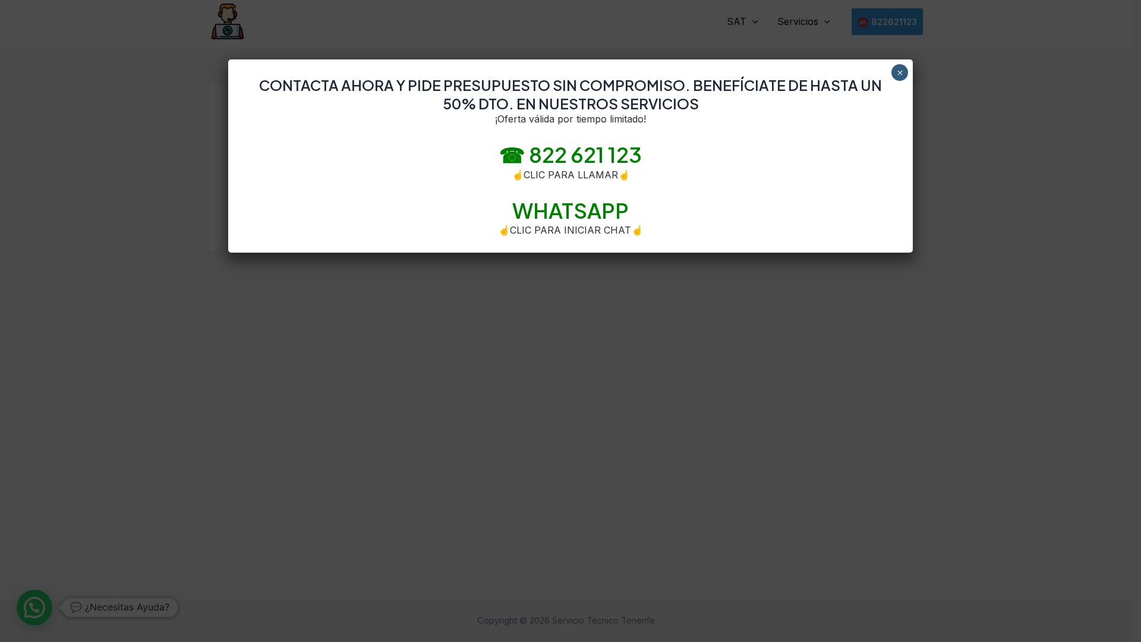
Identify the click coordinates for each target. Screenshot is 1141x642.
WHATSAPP (570, 210)
